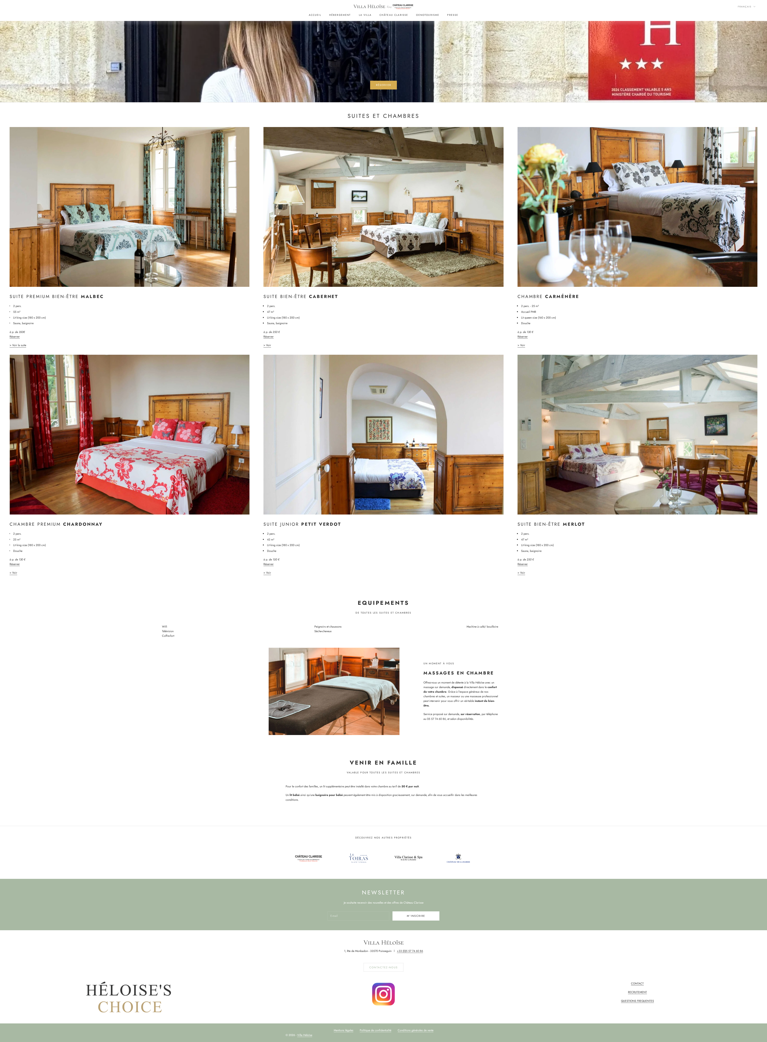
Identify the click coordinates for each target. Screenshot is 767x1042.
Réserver (383, 85)
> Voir (267, 345)
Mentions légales (343, 1030)
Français (744, 6)
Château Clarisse (394, 15)
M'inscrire (416, 916)
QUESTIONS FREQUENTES (637, 1001)
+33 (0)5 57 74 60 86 (410, 951)
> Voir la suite (18, 345)
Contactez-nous (383, 967)
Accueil (315, 15)
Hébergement (340, 15)
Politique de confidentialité (375, 1030)
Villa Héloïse (304, 1035)
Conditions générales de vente (415, 1030)
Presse (452, 15)
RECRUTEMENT (637, 992)
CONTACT (637, 983)
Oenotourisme (427, 15)
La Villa (365, 15)
